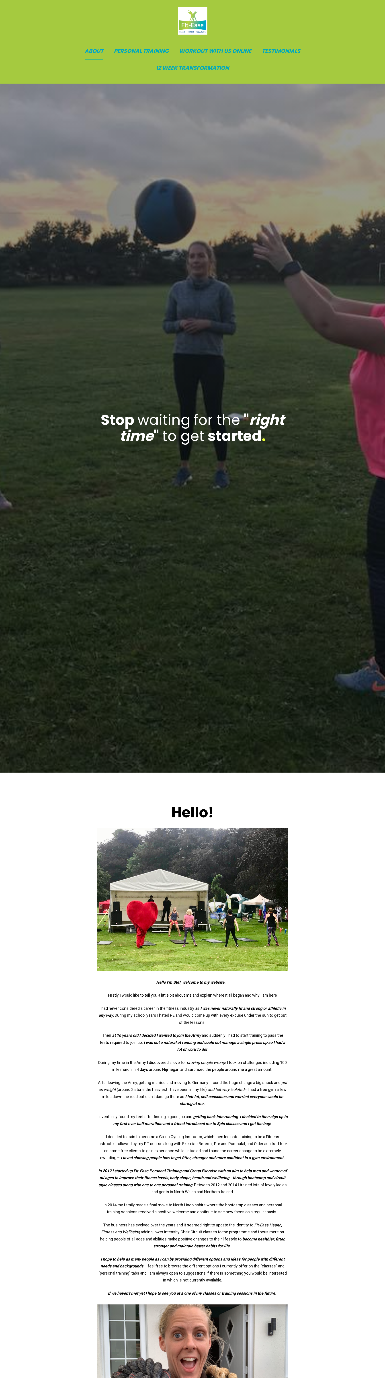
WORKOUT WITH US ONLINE (215, 51)
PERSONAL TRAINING (141, 51)
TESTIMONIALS (281, 51)
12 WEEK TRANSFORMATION (192, 68)
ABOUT (94, 51)
